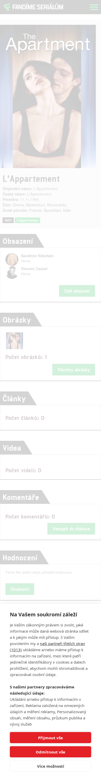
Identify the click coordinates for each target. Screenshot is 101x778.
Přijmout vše (50, 737)
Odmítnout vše (50, 752)
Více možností (50, 766)
